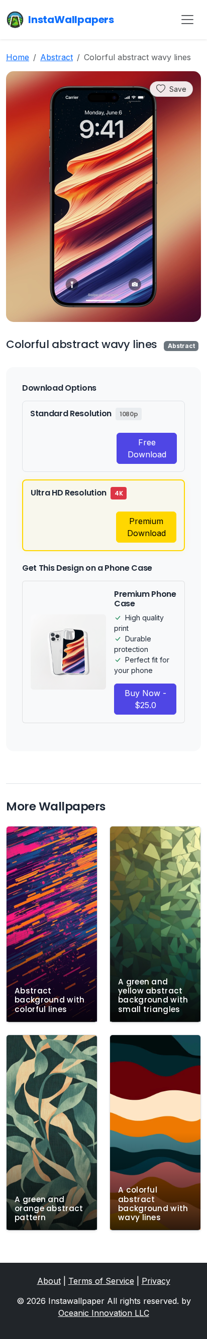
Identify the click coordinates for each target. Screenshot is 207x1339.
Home (17, 57)
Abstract (56, 57)
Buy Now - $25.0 (145, 699)
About (49, 1281)
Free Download (147, 448)
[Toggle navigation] (187, 19)
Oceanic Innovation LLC (103, 1313)
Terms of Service (101, 1281)
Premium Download (146, 527)
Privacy (156, 1281)
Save (177, 89)
